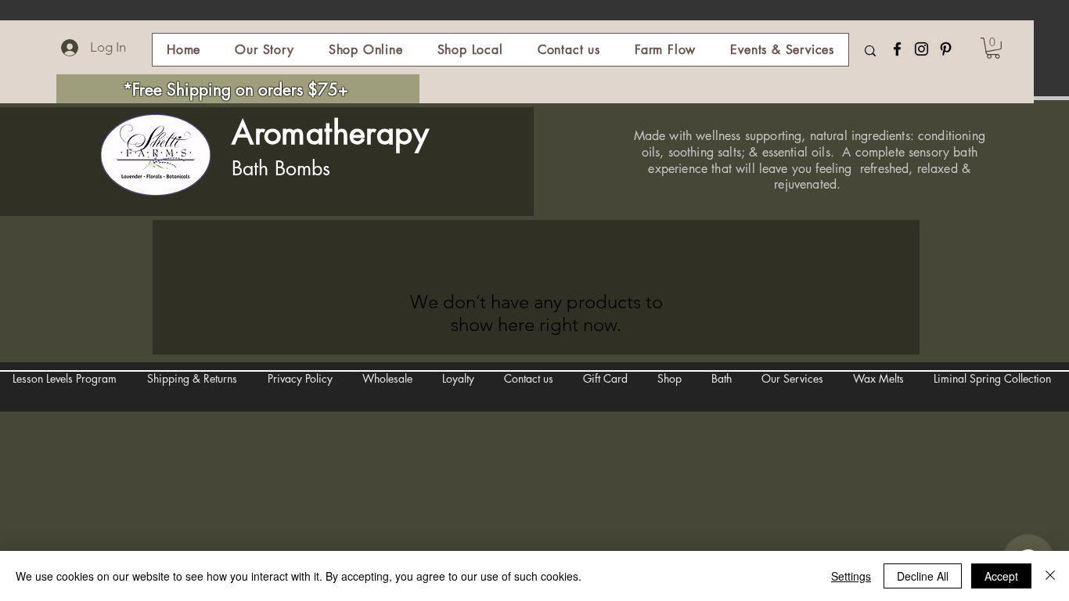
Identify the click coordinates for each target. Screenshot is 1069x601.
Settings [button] (851, 576)
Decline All (922, 576)
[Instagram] (921, 49)
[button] (366, 50)
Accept (1001, 576)
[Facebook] (897, 49)
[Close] (1050, 575)
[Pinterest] (946, 49)
